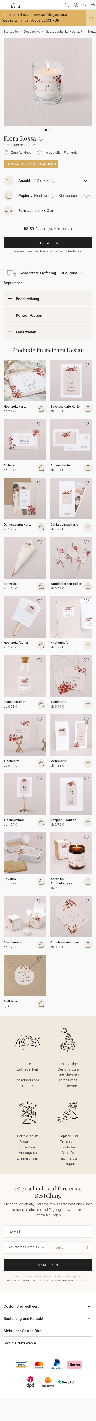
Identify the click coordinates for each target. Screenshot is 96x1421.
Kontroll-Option (29, 315)
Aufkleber (11, 1001)
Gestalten (48, 243)
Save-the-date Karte (65, 406)
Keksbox (10, 879)
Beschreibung (27, 299)
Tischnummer (14, 820)
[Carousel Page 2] (50, 130)
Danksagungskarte (18, 524)
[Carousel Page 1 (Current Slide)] (46, 130)
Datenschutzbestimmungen (23, 1280)
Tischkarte (58, 702)
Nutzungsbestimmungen (59, 1280)
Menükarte (58, 761)
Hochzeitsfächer (16, 642)
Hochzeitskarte (15, 406)
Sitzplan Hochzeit (63, 820)
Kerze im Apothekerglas (61, 881)
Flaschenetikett (15, 702)
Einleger (10, 465)
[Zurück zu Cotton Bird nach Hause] (18, 7)
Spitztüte (10, 584)
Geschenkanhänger (64, 942)
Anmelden (48, 1265)
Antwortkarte (60, 465)
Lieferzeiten (26, 332)
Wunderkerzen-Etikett (66, 584)
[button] (91, 17)
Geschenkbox (14, 942)
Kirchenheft (59, 642)
